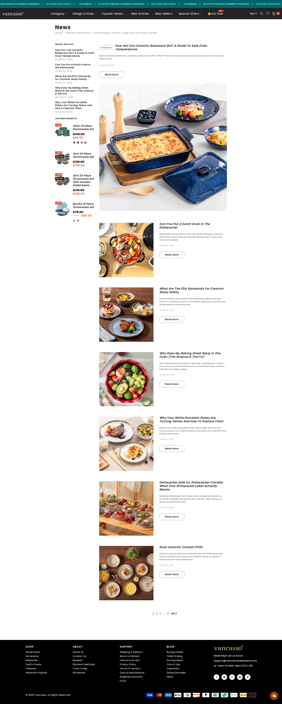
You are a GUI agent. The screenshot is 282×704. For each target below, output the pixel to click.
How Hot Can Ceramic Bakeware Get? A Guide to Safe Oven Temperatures (154, 47)
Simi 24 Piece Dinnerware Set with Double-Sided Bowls (83, 180)
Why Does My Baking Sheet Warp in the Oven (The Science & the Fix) (189, 355)
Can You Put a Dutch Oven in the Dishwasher (184, 225)
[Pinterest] (232, 677)
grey (85, 142)
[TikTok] (240, 677)
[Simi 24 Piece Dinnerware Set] (62, 158)
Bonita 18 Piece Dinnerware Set (83, 205)
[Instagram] (224, 677)
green (74, 142)
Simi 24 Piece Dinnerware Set (83, 155)
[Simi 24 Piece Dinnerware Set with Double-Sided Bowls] (62, 180)
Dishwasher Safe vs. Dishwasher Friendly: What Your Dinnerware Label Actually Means (191, 486)
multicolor (78, 220)
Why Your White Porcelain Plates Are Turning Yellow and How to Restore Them (191, 419)
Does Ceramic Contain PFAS (181, 547)
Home (58, 32)
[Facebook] (216, 677)
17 (168, 613)
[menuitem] (58, 15)
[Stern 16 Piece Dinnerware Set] (62, 131)
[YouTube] (247, 677)
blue (78, 142)
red (81, 142)
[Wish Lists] (267, 13)
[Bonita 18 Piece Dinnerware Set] (62, 209)
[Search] (261, 13)
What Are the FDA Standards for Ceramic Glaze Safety (191, 290)
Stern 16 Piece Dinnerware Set (83, 127)
